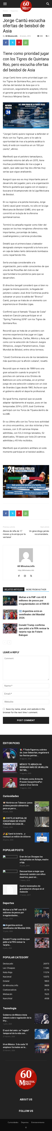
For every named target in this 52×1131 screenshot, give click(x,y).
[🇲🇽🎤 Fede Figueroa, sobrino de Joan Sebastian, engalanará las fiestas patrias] (10, 753)
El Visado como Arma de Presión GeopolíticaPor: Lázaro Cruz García (31, 782)
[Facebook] (6, 42)
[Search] (48, 4)
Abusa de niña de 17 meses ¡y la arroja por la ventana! (14, 534)
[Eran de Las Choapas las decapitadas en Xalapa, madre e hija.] (10, 860)
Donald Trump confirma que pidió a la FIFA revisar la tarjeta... (16, 942)
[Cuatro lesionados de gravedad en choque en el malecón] (10, 890)
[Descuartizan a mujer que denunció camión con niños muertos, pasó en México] (10, 875)
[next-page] (9, 642)
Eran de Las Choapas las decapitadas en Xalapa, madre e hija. (34, 860)
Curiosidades (13, 1122)
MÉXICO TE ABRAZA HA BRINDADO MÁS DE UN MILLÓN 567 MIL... (34, 767)
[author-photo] (26, 562)
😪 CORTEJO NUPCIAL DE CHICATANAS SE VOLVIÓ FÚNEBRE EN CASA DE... (15, 821)
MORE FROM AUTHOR (36, 589)
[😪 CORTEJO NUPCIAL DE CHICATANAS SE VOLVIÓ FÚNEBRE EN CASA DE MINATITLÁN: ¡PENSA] (42, 822)
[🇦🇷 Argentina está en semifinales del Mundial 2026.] (10, 614)
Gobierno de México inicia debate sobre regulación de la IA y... (17, 1018)
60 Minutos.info (11, 36)
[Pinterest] (19, 42)
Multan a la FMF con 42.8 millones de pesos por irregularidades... (14, 912)
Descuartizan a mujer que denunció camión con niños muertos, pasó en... (32, 874)
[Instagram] (26, 576)
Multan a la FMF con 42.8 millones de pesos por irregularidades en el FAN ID (34, 600)
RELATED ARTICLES (14, 589)
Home (5, 11)
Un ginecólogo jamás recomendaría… (39, 532)
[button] (5, 4)
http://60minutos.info (26, 570)
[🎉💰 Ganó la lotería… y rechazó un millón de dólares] (42, 837)
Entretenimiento (37, 1122)
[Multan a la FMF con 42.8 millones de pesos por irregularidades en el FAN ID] (10, 601)
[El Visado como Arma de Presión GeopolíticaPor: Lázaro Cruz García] (10, 783)
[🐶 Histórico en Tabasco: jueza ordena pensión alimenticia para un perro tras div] (42, 806)
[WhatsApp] (26, 42)
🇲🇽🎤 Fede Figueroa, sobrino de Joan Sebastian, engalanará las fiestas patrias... (34, 753)
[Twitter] (12, 42)
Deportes (14, 11)
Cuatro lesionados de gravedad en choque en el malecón (32, 889)
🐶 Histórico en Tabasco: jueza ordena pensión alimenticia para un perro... (17, 806)
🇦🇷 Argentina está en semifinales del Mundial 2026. (32, 614)
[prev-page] (4, 642)
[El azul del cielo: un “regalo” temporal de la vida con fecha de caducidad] (42, 1034)
